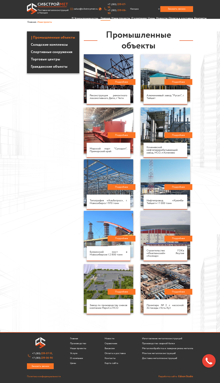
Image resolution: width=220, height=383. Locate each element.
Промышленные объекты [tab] (54, 37)
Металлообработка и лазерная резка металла (167, 348)
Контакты (200, 18)
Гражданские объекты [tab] (49, 67)
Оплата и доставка (181, 18)
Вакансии (110, 348)
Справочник (111, 343)
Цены (151, 18)
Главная (105, 18)
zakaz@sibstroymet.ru (86, 8)
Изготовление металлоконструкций (162, 338)
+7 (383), (117, 6)
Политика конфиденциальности (44, 376)
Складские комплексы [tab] (49, 45)
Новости (161, 18)
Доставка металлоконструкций (159, 358)
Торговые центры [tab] (45, 59)
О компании (139, 18)
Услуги (73, 353)
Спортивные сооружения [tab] (51, 52)
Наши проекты (120, 18)
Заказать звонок (177, 9)
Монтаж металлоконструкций (159, 353)
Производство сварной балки (158, 343)
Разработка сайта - (175, 376)
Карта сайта (111, 363)
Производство (78, 343)
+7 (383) (117, 12)
